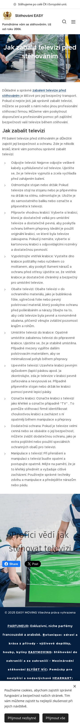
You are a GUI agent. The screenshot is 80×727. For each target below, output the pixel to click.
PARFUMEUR (18, 626)
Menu (73, 21)
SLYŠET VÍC (37, 669)
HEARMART (62, 678)
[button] (64, 21)
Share (13, 564)
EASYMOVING (39, 652)
